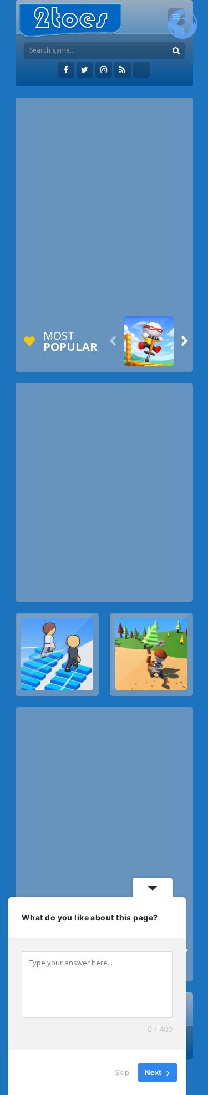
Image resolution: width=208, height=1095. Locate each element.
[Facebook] (66, 70)
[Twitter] (85, 70)
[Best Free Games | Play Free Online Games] (70, 20)
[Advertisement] (104, 207)
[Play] (149, 341)
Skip (122, 1072)
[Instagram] (103, 70)
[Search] (176, 50)
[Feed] (122, 70)
